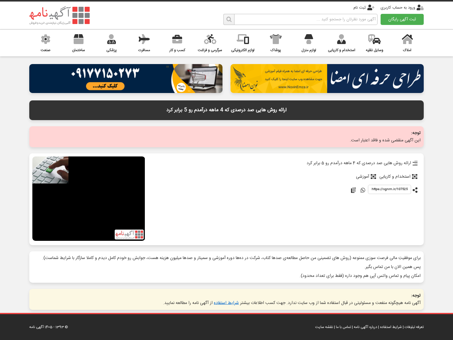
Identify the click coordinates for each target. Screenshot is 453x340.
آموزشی (362, 176)
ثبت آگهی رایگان (402, 19)
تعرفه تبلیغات (414, 327)
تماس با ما (343, 327)
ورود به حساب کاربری (398, 7)
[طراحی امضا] (327, 91)
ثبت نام (359, 7)
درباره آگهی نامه (365, 327)
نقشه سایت (324, 327)
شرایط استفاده (226, 303)
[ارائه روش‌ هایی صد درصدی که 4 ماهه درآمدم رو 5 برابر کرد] (88, 199)
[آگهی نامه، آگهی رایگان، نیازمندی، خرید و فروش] (59, 15)
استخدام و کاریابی (394, 176)
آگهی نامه (36, 327)
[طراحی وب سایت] (125, 91)
